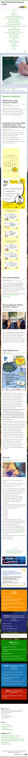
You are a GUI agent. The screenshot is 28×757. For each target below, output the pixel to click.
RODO (14, 48)
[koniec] (20, 552)
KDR (14, 39)
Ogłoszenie (5, 457)
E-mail (25, 104)
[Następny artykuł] (16, 552)
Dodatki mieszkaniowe (14, 40)
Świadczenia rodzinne (14, 19)
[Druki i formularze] (14, 69)
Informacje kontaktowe (7, 726)
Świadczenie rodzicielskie (14, 29)
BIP (14, 47)
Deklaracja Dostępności (7, 729)
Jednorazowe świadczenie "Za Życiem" (14, 32)
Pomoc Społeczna (14, 35)
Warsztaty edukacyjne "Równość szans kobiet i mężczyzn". (12, 305)
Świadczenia (8, 104)
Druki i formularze (14, 42)
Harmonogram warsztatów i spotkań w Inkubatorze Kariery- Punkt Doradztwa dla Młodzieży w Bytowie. (14, 125)
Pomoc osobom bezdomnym (11, 277)
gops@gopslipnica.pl (20, 530)
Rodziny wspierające (14, 37)
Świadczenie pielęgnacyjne (14, 24)
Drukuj (23, 104)
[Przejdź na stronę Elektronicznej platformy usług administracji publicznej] (14, 560)
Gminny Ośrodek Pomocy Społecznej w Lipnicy (12, 3)
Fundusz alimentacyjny (14, 31)
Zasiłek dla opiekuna (14, 34)
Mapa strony (5, 728)
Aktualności (14, 13)
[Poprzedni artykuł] (12, 552)
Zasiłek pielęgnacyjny (14, 21)
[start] (8, 552)
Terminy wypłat (14, 45)
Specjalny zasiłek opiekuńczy (14, 23)
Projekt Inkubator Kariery (10, 350)
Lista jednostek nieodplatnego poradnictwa (11, 635)
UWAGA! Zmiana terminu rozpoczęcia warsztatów (10, 101)
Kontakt (14, 44)
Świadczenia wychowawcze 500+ (14, 16)
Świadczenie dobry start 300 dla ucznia (14, 18)
